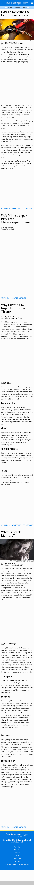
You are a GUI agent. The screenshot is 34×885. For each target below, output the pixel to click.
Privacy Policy (17, 861)
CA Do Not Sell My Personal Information (17, 864)
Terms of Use (17, 858)
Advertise (17, 850)
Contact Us (17, 853)
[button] (1, 3)
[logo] (17, 3)
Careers (17, 856)
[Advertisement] (17, 85)
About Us (17, 847)
